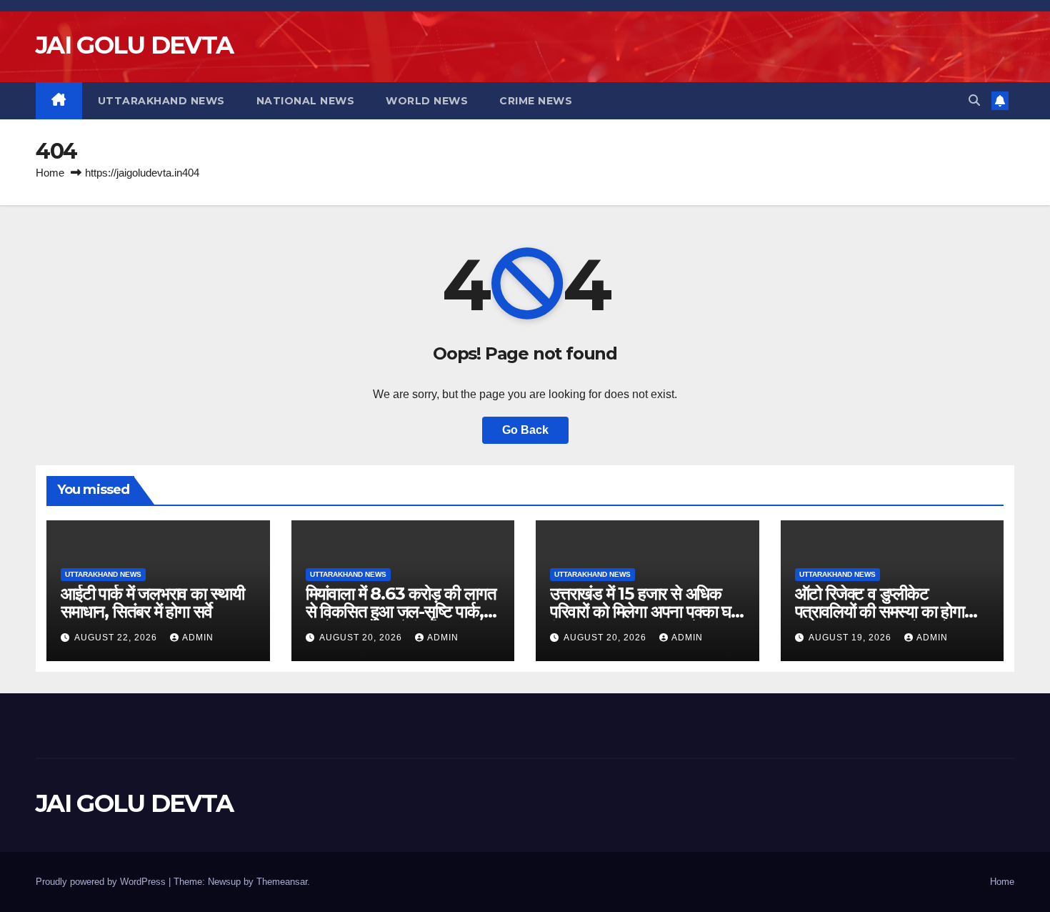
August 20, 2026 (362, 638)
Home (50, 173)
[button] (974, 100)
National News (305, 100)
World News (427, 100)
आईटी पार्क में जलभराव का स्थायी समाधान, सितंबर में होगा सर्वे (152, 602)
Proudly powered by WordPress (102, 881)
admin (198, 638)
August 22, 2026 (117, 638)
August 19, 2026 (851, 638)
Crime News (535, 100)
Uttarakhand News (161, 100)
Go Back (525, 430)
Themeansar (281, 881)
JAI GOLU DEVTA (134, 45)
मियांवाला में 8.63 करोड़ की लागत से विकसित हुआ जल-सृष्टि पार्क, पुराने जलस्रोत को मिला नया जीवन (402, 611)
